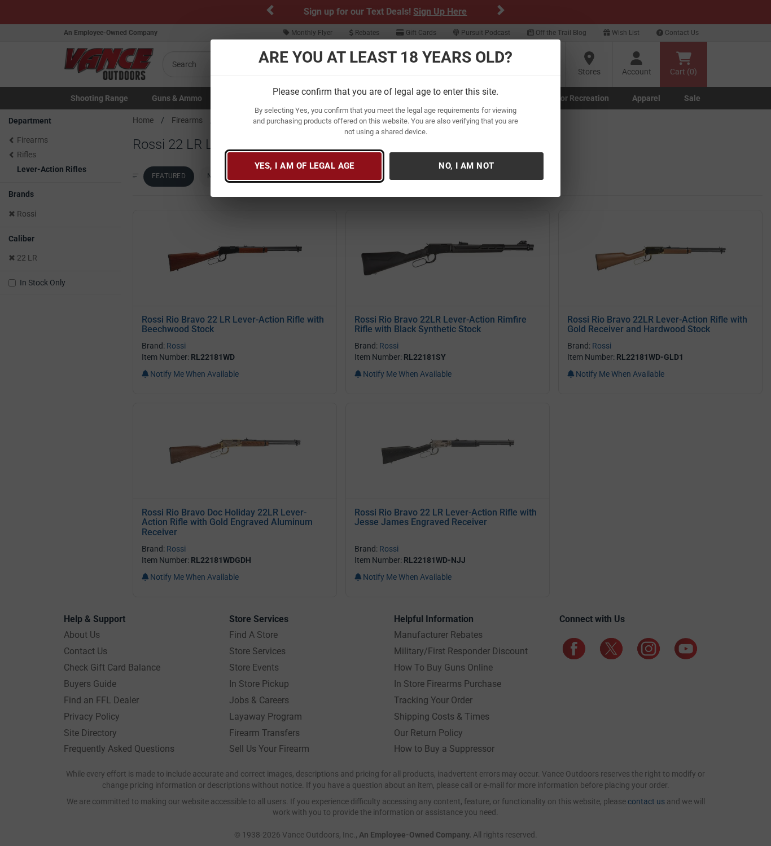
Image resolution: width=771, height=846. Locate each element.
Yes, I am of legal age (304, 166)
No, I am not (466, 166)
